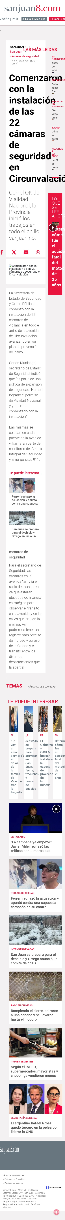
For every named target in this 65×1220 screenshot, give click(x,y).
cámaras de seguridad (42, 687)
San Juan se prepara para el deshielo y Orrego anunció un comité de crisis (25, 534)
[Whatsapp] (38, 252)
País (15, 19)
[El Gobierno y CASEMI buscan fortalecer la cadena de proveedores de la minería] (43, 730)
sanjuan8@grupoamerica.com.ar (18, 1201)
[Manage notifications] (56, 1212)
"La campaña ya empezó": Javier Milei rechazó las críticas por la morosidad (31, 846)
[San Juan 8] (9, 1153)
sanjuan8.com (9, 1190)
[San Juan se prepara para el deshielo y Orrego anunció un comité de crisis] (22, 518)
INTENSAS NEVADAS (22, 949)
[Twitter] (14, 252)
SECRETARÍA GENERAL (24, 1117)
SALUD (56, 127)
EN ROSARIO (18, 836)
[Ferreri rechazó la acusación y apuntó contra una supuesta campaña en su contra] (22, 485)
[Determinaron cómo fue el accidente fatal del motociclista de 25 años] (57, 730)
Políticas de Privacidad (15, 1179)
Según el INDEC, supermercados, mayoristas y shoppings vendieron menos (34, 1071)
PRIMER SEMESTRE (22, 1061)
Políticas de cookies (14, 1183)
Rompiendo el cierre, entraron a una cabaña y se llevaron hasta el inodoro (34, 1015)
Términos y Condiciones (13, 1175)
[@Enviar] (26, 252)
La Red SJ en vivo (35, 19)
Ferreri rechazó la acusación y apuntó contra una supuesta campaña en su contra (25, 503)
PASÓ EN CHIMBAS (21, 1005)
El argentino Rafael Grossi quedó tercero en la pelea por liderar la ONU (34, 1127)
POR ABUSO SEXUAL (22, 893)
